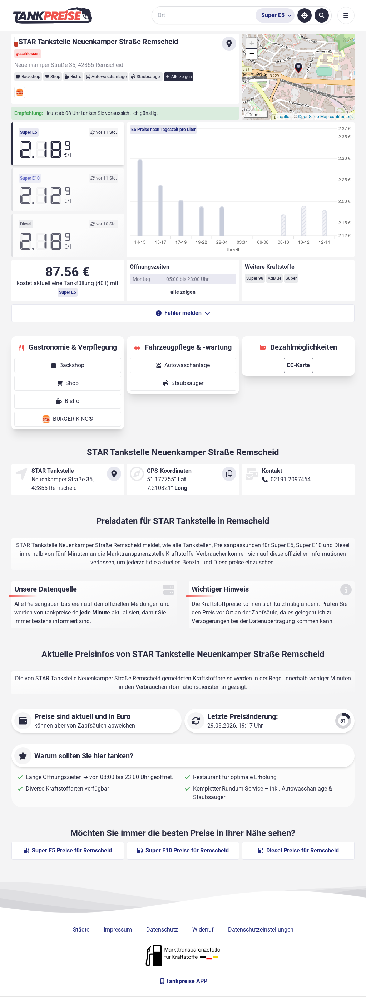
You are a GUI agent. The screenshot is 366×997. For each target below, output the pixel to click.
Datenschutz (162, 929)
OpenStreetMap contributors (325, 116)
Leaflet (284, 116)
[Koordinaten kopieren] (229, 474)
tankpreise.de (61, 612)
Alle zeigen (181, 76)
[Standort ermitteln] (304, 15)
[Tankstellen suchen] (322, 15)
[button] (298, 70)
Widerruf (203, 929)
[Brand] (52, 15)
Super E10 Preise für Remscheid (187, 850)
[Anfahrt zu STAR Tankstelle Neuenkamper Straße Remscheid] (229, 44)
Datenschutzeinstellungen (260, 929)
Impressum (118, 929)
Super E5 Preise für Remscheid (72, 850)
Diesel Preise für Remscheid (302, 850)
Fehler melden (183, 313)
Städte (81, 929)
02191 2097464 (291, 479)
